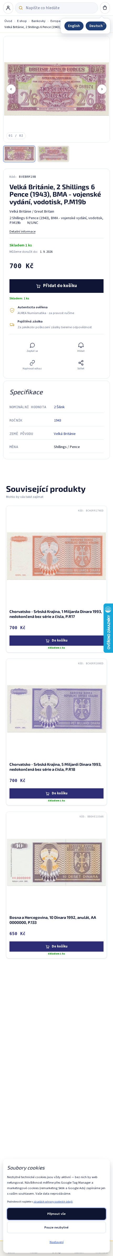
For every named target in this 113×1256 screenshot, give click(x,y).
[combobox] (60, 7)
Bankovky (38, 21)
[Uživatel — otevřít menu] (8, 8)
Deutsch (96, 25)
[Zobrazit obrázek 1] (19, 153)
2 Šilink (59, 407)
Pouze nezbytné (56, 1227)
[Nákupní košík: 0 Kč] (105, 8)
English (74, 25)
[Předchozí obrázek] (11, 89)
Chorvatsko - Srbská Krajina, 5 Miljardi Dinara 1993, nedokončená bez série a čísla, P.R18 (55, 767)
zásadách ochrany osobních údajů (53, 1202)
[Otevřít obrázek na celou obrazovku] (56, 89)
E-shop (22, 21)
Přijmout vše (56, 1213)
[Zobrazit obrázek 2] (53, 153)
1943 (57, 420)
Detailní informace (22, 231)
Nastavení (57, 1242)
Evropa (55, 21)
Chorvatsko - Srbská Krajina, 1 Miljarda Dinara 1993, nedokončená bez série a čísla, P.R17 (55, 614)
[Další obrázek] (102, 89)
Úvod (8, 21)
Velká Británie (65, 433)
